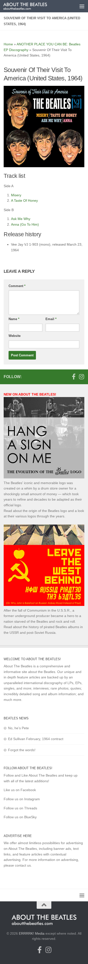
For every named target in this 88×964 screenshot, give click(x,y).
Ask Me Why (20, 219)
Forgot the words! (21, 750)
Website (15, 336)
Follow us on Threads (20, 808)
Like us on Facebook (20, 790)
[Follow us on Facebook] (74, 377)
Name (14, 319)
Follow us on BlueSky (20, 817)
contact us (23, 865)
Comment (17, 286)
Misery (16, 195)
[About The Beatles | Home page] (32, 6)
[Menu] (82, 6)
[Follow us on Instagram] (81, 377)
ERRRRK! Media (31, 933)
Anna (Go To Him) (25, 224)
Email (50, 319)
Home (8, 44)
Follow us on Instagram (22, 799)
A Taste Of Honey (24, 200)
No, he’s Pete (18, 728)
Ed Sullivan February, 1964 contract (35, 739)
